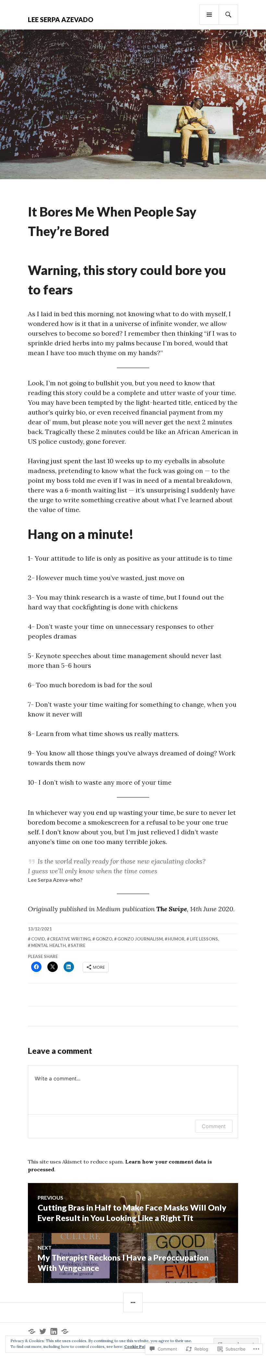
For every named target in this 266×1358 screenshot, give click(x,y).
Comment (214, 1126)
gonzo (104, 938)
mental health (48, 945)
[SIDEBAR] (133, 1302)
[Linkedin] (54, 1331)
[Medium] (65, 1331)
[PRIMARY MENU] (209, 15)
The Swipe (171, 909)
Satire (78, 945)
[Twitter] (43, 1331)
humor (176, 938)
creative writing (70, 938)
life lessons (204, 938)
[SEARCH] (228, 15)
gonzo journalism (140, 938)
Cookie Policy (137, 1346)
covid (38, 938)
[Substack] (32, 1331)
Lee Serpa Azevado (60, 19)
